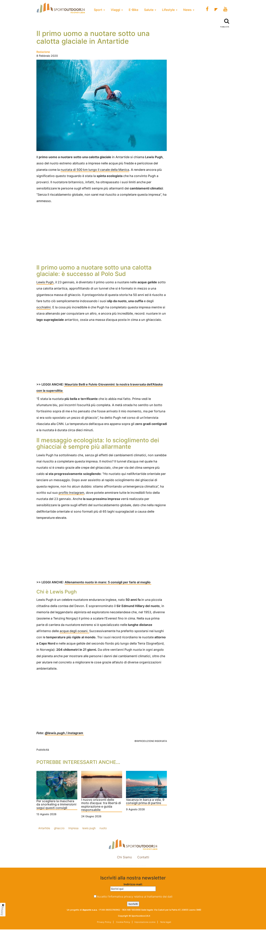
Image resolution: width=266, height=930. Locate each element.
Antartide (44, 828)
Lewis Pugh (45, 282)
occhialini (43, 307)
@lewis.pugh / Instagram (64, 733)
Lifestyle (168, 10)
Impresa (73, 828)
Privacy (2, 910)
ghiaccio (59, 828)
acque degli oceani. (74, 631)
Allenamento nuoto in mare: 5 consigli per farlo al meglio (108, 582)
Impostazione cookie (133, 865)
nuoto (103, 828)
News (187, 10)
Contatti (143, 857)
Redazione (43, 51)
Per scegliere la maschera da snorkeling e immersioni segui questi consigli (56, 804)
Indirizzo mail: (133, 884)
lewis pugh (89, 828)
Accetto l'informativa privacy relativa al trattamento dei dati (134, 896)
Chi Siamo (124, 857)
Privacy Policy (104, 922)
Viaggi (116, 10)
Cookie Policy (122, 922)
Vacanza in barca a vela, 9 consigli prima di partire (145, 801)
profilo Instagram (71, 493)
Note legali (165, 922)
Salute (149, 10)
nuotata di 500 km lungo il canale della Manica (95, 170)
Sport (98, 10)
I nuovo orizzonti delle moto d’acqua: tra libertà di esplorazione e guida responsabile (101, 805)
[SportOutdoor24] (133, 844)
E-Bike (133, 10)
